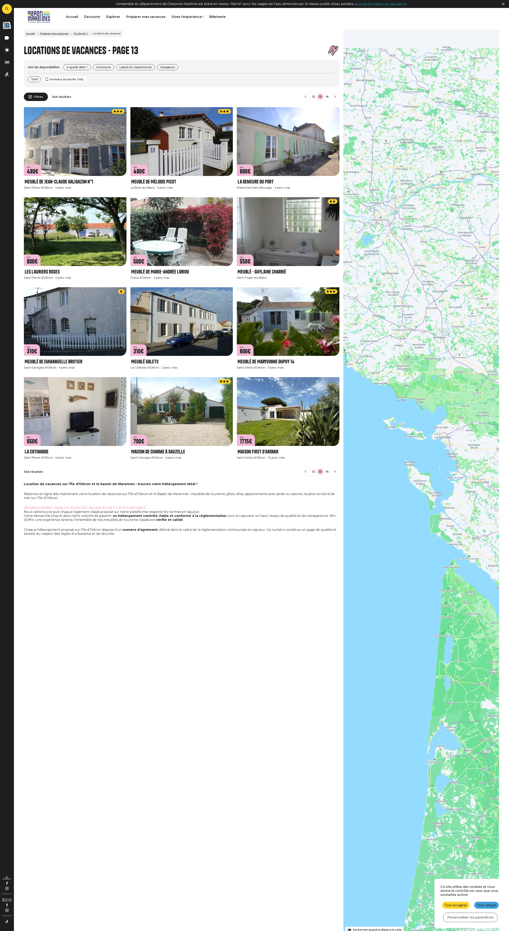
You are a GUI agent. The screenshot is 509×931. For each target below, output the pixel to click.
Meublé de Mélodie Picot (153, 182)
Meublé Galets (144, 362)
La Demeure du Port (256, 182)
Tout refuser (486, 905)
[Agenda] (7, 25)
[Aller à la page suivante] (335, 97)
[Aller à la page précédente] (306, 97)
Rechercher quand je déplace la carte (377, 930)
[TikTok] (7, 921)
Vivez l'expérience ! (187, 17)
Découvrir (92, 17)
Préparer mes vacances (146, 17)
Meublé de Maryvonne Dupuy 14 (266, 362)
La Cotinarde (37, 452)
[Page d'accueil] (39, 17)
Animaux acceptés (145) (66, 79)
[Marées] (7, 62)
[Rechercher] (7, 9)
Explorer (113, 17)
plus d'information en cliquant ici (381, 4)
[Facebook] (7, 883)
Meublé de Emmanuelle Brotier (53, 362)
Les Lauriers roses (42, 272)
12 (313, 96)
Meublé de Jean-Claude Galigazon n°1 (59, 182)
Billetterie (217, 17)
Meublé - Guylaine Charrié (262, 272)
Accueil (72, 17)
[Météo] (7, 50)
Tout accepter (455, 905)
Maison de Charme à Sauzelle (158, 452)
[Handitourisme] (7, 74)
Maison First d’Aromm (258, 452)
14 (327, 96)
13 (320, 96)
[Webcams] (7, 38)
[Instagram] (7, 888)
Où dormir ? (80, 33)
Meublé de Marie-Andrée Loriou (160, 272)
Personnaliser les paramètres (470, 917)
